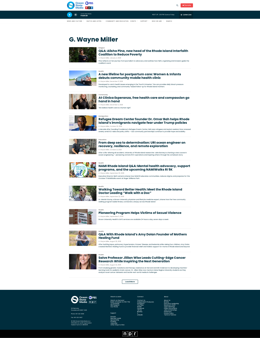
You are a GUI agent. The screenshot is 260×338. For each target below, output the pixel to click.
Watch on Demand (117, 300)
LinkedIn (140, 315)
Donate (187, 5)
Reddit (139, 307)
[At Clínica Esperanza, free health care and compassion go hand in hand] (82, 101)
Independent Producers (145, 302)
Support (143, 21)
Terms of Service (170, 315)
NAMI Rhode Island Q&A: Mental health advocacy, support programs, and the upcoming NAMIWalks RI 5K (144, 168)
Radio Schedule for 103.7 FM (120, 302)
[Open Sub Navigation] (83, 21)
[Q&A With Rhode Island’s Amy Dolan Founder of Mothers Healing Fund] (82, 238)
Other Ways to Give (117, 325)
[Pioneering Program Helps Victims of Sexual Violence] (82, 216)
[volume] (75, 14)
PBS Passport (114, 305)
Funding (113, 321)
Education (102, 140)
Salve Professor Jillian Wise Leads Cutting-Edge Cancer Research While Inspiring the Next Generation (142, 259)
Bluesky (139, 312)
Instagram (141, 303)
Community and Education (117, 21)
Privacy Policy (169, 313)
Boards (166, 302)
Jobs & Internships (170, 310)
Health (101, 71)
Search (169, 21)
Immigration (103, 116)
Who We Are (157, 21)
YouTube (140, 305)
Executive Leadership (171, 303)
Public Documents (170, 308)
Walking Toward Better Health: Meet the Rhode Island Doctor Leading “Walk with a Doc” (140, 191)
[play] (69, 15)
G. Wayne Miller (104, 58)
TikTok (139, 310)
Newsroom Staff (170, 305)
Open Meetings (169, 307)
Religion (102, 48)
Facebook (140, 308)
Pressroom (168, 312)
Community (103, 95)
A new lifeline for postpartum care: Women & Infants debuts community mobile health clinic (140, 76)
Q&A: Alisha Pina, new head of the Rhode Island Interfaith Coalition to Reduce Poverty (143, 53)
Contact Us (141, 300)
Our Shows (114, 307)
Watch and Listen (94, 21)
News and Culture (74, 21)
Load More (130, 281)
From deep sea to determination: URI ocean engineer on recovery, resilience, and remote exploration (142, 144)
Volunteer (113, 323)
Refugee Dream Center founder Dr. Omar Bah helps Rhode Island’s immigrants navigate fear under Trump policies (144, 121)
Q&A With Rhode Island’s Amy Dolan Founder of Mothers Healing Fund (143, 236)
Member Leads (115, 318)
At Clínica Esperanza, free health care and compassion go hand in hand (144, 99)
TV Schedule (114, 303)
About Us (167, 300)
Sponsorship (114, 320)
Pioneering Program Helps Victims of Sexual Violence (140, 213)
